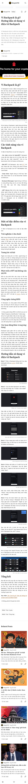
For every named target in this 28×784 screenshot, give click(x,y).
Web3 (7, 239)
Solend (18, 294)
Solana (13, 94)
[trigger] (25, 2)
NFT (23, 164)
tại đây (13, 363)
